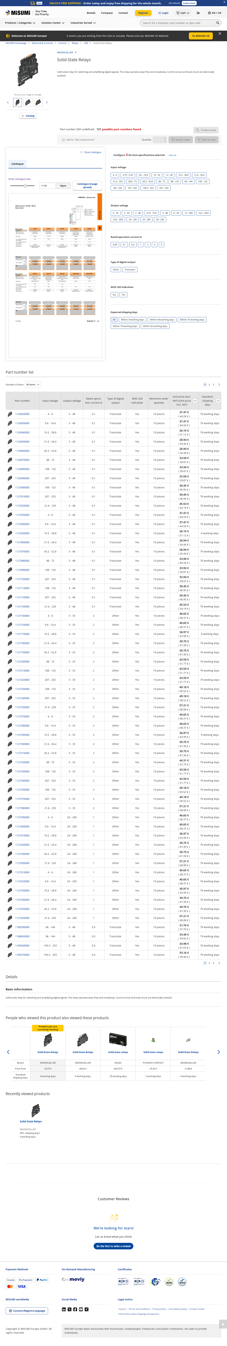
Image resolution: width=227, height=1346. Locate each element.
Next (219, 384)
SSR (86, 43)
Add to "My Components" (80, 139)
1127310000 (22, 753)
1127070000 (22, 551)
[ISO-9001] (123, 1281)
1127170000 (22, 634)
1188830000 (22, 936)
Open (63, 185)
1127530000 (22, 890)
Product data (208, 130)
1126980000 (22, 469)
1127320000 (22, 762)
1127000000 (22, 487)
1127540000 (22, 899)
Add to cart (209, 139)
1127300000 (22, 744)
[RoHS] (169, 1281)
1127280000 (22, 725)
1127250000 (22, 707)
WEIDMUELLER (65, 52)
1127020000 (22, 505)
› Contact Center (197, 1308)
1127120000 (22, 597)
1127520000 (22, 881)
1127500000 (22, 863)
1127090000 (22, 570)
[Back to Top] (223, 1324)
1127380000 (22, 808)
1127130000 (22, 606)
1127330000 (22, 771)
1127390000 (22, 817)
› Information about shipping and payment (138, 1313)
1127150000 (22, 624)
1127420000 (22, 844)
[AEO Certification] (154, 1281)
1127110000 (22, 588)
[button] (189, 3)
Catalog (30, 115)
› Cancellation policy (177, 1308)
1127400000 (22, 826)
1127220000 (22, 679)
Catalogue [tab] (17, 163)
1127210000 (22, 670)
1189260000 (22, 945)
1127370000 (22, 798)
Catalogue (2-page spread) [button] (87, 185)
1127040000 (22, 524)
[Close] (220, 33)
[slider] (25, 185)
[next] (218, 1052)
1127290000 (22, 734)
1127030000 (22, 514)
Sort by (195, 401)
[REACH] (182, 1281)
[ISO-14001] (139, 1281)
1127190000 (22, 652)
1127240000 (22, 698)
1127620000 (22, 918)
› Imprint (122, 1308)
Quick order (183, 139)
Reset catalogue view (20, 178)
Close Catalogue (92, 152)
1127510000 (22, 872)
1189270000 (22, 954)
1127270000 (22, 716)
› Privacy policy (158, 1308)
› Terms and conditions (139, 1308)
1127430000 (22, 854)
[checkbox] (115, 174)
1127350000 (22, 789)
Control (62, 43)
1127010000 (22, 496)
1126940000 (22, 432)
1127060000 (22, 542)
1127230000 (22, 689)
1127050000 (22, 533)
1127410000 (22, 835)
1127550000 (22, 909)
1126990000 (22, 478)
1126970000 (22, 459)
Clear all (172, 155)
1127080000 (22, 560)
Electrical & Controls (42, 43)
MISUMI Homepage (16, 43)
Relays (75, 43)
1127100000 (22, 579)
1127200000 (22, 661)
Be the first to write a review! (113, 1246)
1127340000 (22, 780)
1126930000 (22, 423)
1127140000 (22, 615)
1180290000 (22, 927)
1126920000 (22, 414)
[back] (8, 1052)
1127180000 (22, 643)
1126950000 (22, 441)
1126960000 (22, 450)
